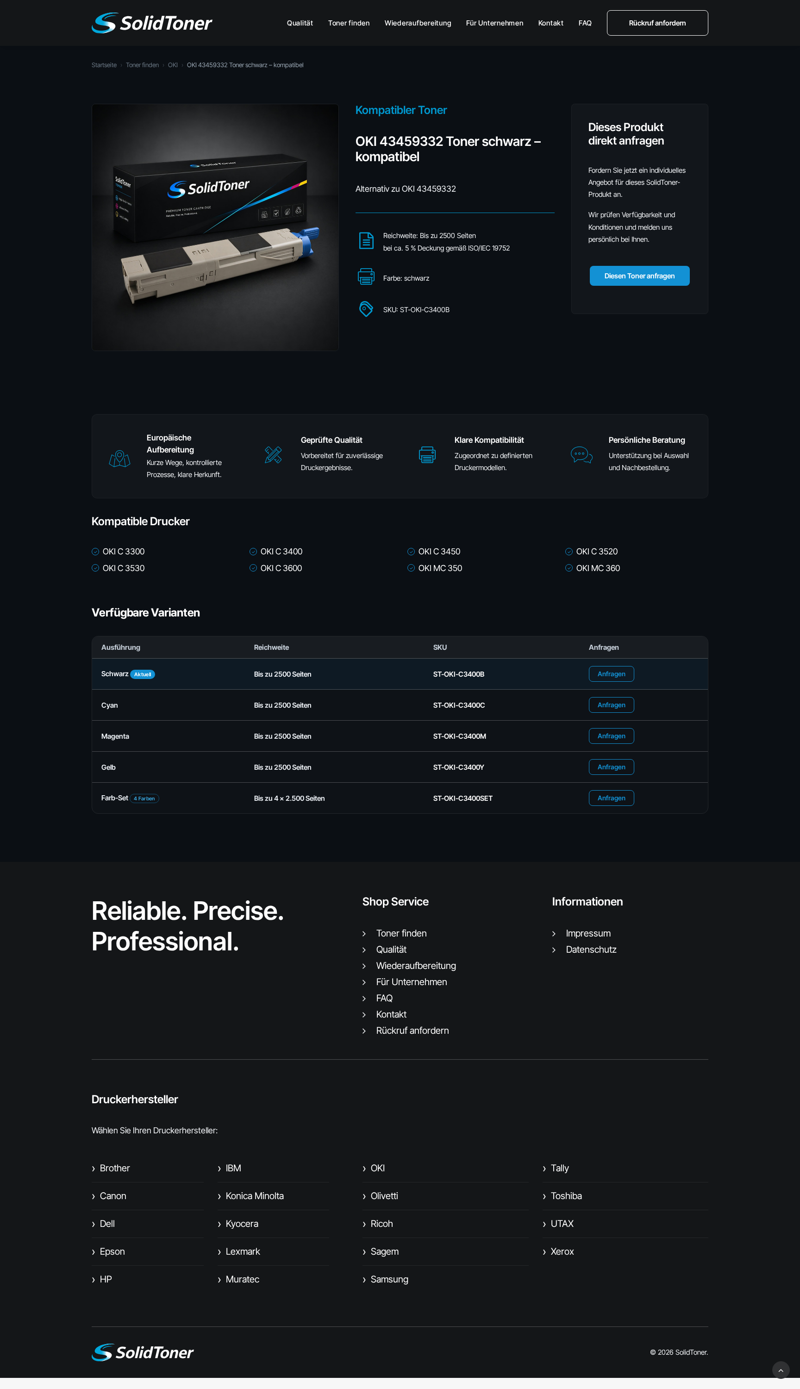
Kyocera (238, 1224)
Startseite (104, 65)
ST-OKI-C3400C (459, 705)
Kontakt (551, 23)
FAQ (585, 23)
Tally (556, 1168)
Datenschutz (591, 949)
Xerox (558, 1251)
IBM (229, 1168)
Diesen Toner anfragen (640, 275)
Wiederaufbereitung (418, 23)
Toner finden (349, 23)
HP (102, 1279)
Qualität (300, 23)
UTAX (558, 1224)
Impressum (588, 933)
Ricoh (377, 1224)
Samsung (385, 1279)
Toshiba (562, 1196)
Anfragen (611, 674)
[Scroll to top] (781, 1369)
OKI (173, 65)
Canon (109, 1196)
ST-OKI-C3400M (459, 736)
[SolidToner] (152, 23)
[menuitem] (303, 23)
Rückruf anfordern (412, 1030)
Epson (108, 1251)
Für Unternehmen (494, 23)
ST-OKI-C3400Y (458, 767)
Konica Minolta (251, 1196)
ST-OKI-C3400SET (463, 798)
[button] (119, 463)
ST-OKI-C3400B (458, 674)
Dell (103, 1224)
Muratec (238, 1279)
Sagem (380, 1251)
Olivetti (380, 1196)
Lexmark (239, 1251)
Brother (111, 1168)
